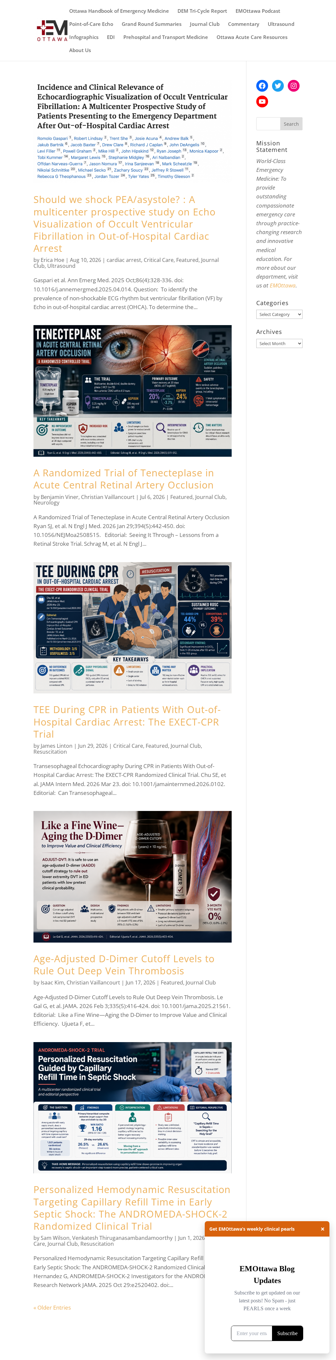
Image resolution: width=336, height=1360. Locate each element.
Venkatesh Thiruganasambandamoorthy (122, 1237)
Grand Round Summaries (151, 24)
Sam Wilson (55, 1237)
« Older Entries (52, 1307)
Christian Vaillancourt (108, 497)
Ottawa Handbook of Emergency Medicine (119, 11)
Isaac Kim (52, 982)
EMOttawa (283, 285)
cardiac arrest (124, 260)
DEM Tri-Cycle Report (202, 11)
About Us (80, 50)
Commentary (243, 24)
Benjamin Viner (59, 497)
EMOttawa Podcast (258, 11)
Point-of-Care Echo (91, 24)
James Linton (57, 745)
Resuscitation (50, 751)
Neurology (46, 502)
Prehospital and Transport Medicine (165, 37)
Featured (187, 260)
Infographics (83, 37)
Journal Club (205, 24)
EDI (111, 37)
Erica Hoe (52, 260)
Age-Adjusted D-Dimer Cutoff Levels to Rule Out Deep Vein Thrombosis (124, 964)
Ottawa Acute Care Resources (252, 37)
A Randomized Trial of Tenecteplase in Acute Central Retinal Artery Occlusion (123, 478)
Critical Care (159, 260)
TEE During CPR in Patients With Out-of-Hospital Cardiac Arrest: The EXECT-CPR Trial (127, 721)
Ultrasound (281, 24)
